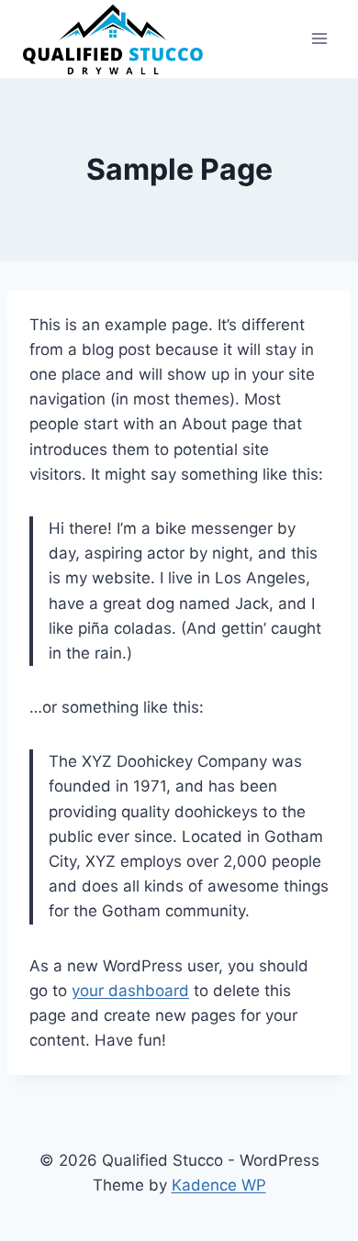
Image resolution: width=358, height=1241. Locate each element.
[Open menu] (319, 39)
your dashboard (130, 990)
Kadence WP (219, 1185)
